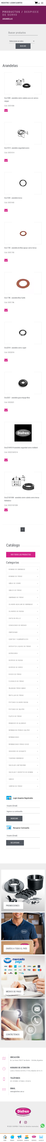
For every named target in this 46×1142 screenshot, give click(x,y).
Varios (11, 779)
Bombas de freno (15, 576)
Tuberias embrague (16, 758)
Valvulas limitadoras (17, 765)
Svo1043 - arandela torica (13, 198)
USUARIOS (26, 1140)
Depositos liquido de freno (20, 646)
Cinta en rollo (15, 618)
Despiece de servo (16, 667)
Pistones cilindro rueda (18, 702)
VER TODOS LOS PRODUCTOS (21, 555)
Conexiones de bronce (18, 625)
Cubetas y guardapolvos (18, 639)
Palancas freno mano (17, 688)
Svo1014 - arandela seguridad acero (16, 148)
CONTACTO (41, 1140)
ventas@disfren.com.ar (17, 1091)
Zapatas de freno (15, 786)
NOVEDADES (19, 1140)
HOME (4, 1140)
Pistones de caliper (16, 709)
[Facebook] (20, 1122)
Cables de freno (15, 590)
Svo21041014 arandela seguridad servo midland (21, 448)
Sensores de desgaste (17, 751)
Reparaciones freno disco (19, 744)
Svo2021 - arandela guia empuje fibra (17, 398)
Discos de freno (15, 674)
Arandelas (7, 19)
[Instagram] (25, 1122)
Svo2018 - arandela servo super (15, 348)
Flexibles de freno (16, 681)
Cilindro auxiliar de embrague (21, 604)
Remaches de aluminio (17, 723)
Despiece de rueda (16, 660)
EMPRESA (34, 1140)
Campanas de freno (16, 597)
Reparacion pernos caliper (19, 730)
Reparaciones (14, 737)
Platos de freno (15, 716)
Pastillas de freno (16, 695)
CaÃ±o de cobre (15, 583)
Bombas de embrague (17, 569)
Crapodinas (13, 632)
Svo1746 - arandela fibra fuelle (14, 298)
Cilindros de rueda (16, 611)
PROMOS (12, 1140)
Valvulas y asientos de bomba (21, 772)
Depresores (13, 653)
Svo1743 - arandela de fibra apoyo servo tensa (20, 248)
